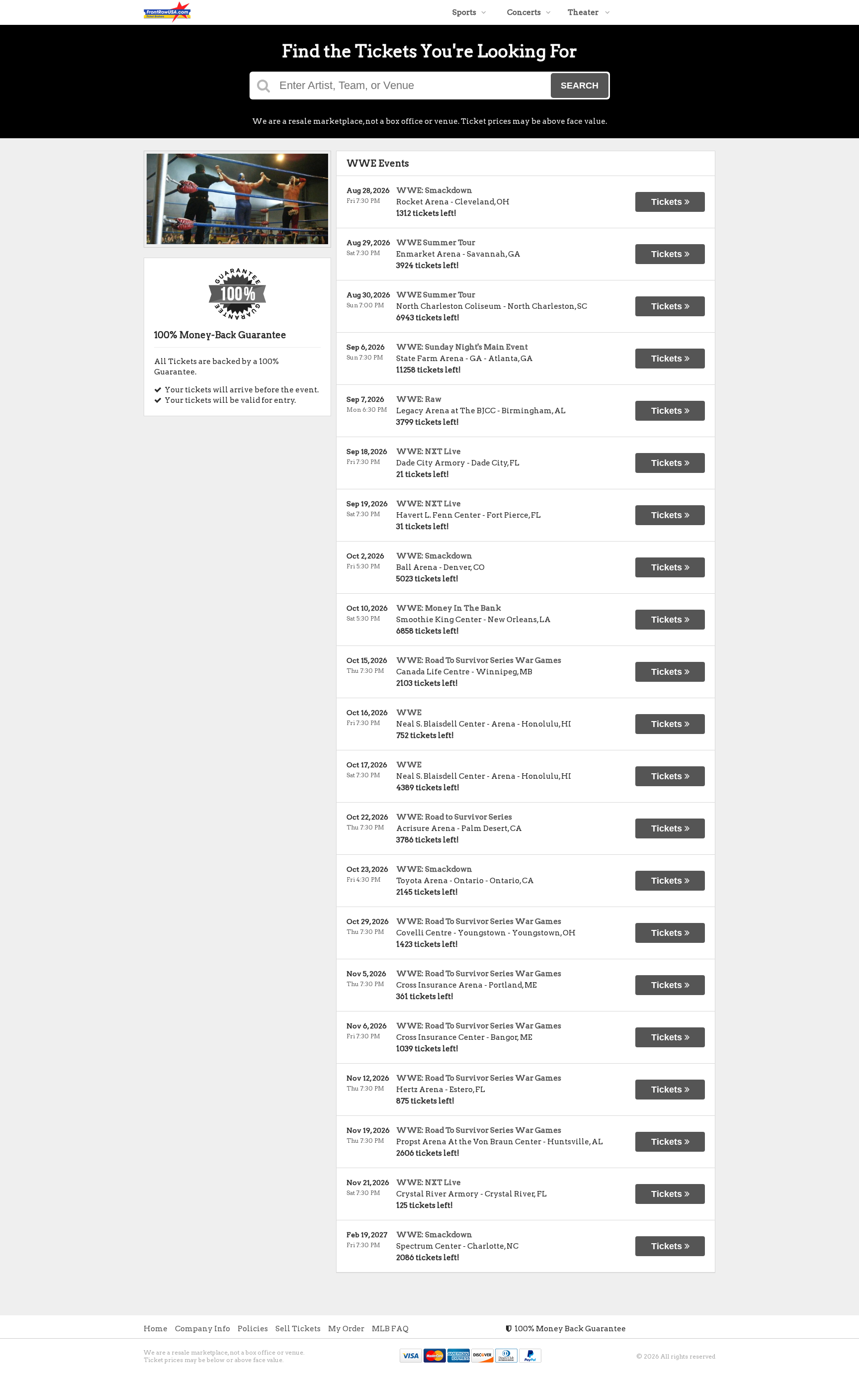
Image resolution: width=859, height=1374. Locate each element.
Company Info (202, 1328)
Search (580, 86)
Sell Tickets (298, 1328)
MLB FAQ (390, 1328)
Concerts (524, 12)
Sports (464, 12)
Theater (584, 12)
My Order (346, 1328)
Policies (253, 1328)
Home (156, 1328)
